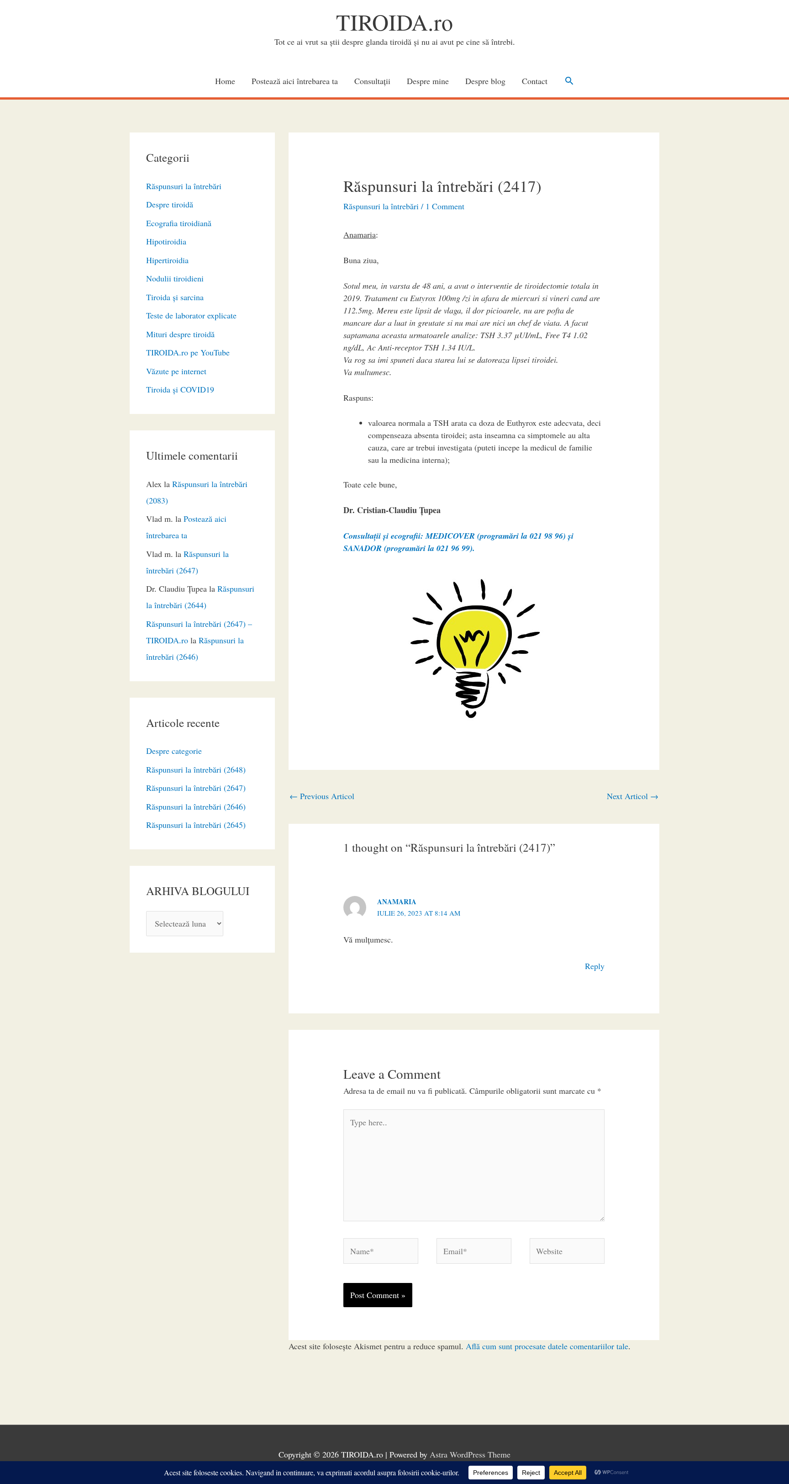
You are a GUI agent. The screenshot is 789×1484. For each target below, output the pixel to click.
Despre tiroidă (169, 204)
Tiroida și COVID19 (180, 389)
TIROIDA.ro (394, 21)
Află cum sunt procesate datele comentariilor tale (547, 1346)
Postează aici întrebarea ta (295, 80)
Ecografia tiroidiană (178, 222)
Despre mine (428, 80)
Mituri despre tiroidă (180, 334)
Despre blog (485, 80)
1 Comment (445, 206)
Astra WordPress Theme (470, 1454)
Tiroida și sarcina (175, 297)
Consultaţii (372, 80)
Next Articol (632, 795)
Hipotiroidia (166, 241)
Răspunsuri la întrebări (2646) (196, 806)
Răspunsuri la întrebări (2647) (196, 787)
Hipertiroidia (167, 259)
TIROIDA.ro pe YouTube (188, 352)
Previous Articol (321, 795)
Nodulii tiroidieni (175, 278)
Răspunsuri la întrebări (183, 185)
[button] (569, 80)
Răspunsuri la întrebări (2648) (196, 769)
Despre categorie (174, 750)
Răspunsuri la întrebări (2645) (196, 824)
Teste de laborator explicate (191, 315)
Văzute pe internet (176, 371)
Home (225, 80)
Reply (595, 965)
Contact (534, 80)
